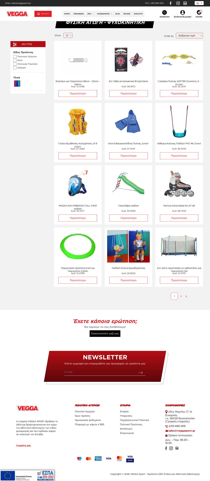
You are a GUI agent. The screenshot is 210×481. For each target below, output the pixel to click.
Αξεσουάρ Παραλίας (27, 64)
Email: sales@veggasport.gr (18, 3)
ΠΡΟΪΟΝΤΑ (45, 14)
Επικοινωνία (79, 14)
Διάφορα (21, 68)
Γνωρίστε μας (23, 445)
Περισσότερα (78, 93)
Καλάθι (199, 17)
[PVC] (17, 83)
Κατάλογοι (138, 14)
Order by (169, 36)
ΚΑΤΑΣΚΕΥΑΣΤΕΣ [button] (103, 14)
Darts (19, 60)
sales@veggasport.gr (181, 430)
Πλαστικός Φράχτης (27, 56)
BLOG (117, 14)
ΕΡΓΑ (89, 14)
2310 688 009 (157, 3)
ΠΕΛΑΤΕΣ (126, 14)
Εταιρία (67, 14)
